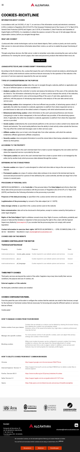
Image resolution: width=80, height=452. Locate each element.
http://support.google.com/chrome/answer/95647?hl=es (43, 362)
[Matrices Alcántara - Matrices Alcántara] (40, 5)
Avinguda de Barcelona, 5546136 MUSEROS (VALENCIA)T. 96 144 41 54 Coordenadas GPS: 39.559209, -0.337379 (13, 432)
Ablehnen (41, 448)
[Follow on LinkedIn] (76, 425)
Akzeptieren (27, 448)
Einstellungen (54, 448)
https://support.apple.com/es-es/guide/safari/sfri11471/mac (44, 378)
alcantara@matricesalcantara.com (40, 232)
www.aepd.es (21, 222)
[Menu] (2, 5)
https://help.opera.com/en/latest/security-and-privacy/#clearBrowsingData (49, 383)
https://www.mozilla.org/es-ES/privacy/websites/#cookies (43, 373)
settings (61, 441)
